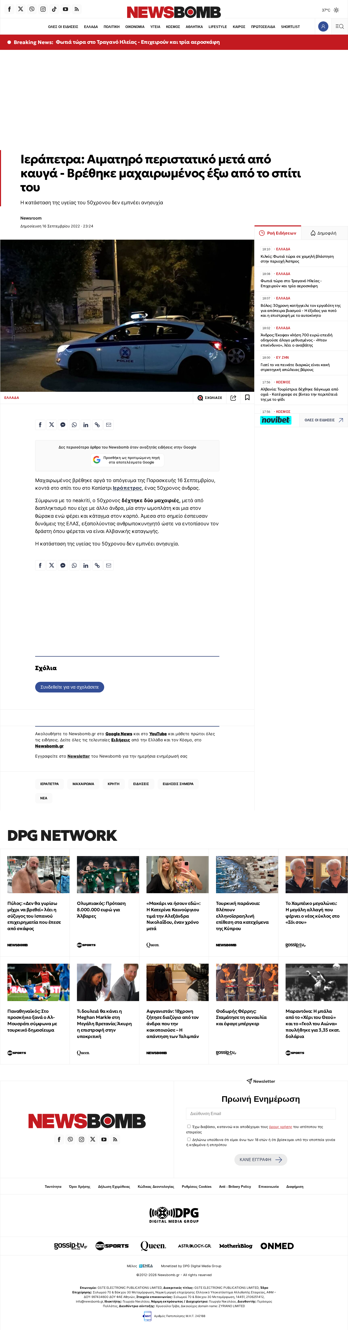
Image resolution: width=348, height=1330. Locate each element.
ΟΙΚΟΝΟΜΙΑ (134, 27)
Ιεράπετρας (127, 488)
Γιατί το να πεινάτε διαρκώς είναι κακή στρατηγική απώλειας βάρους (295, 367)
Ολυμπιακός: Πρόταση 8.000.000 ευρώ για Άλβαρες (101, 909)
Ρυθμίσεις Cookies (196, 1187)
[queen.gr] (153, 1246)
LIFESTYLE (218, 27)
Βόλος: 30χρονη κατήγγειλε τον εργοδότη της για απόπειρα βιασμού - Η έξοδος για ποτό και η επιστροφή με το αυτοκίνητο (301, 310)
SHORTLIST (290, 27)
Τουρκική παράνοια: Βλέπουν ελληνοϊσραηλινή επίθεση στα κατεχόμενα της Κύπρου (242, 915)
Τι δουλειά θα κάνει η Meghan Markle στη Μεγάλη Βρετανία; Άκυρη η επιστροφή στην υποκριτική (104, 1023)
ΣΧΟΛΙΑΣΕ (213, 398)
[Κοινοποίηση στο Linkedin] (86, 425)
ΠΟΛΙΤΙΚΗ (111, 27)
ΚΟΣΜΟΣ (173, 27)
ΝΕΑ (43, 798)
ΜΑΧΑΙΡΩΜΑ (83, 784)
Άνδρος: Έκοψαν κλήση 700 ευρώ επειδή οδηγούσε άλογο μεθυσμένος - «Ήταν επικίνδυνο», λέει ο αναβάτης (296, 340)
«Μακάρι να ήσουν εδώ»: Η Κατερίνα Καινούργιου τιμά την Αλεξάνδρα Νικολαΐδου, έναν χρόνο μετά (173, 915)
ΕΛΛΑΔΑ (91, 27)
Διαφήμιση (294, 1187)
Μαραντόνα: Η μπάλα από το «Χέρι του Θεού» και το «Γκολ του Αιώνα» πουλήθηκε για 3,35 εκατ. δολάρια (313, 1023)
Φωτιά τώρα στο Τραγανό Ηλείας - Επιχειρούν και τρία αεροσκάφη (138, 42)
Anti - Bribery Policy (235, 1187)
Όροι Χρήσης (79, 1187)
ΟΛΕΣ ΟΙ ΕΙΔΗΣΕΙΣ (63, 27)
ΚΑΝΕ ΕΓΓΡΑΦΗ (255, 1160)
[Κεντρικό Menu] (339, 26)
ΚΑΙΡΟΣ (239, 27)
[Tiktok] (54, 9)
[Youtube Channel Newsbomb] (65, 9)
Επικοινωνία (269, 1187)
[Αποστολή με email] (108, 425)
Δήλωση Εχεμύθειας (114, 1187)
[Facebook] (9, 9)
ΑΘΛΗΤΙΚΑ (194, 27)
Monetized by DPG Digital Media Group (191, 1266)
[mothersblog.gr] (235, 1246)
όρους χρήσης (280, 1127)
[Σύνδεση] (323, 26)
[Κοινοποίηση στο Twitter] (51, 425)
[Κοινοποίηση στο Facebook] (40, 425)
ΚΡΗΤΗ (113, 784)
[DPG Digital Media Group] (174, 1215)
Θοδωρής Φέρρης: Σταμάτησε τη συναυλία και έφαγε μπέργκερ (241, 1017)
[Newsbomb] (87, 1122)
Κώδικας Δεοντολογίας (156, 1187)
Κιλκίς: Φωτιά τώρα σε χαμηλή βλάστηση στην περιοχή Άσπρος (297, 259)
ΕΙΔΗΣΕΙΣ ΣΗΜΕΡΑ (178, 784)
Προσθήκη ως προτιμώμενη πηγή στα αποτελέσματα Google (131, 460)
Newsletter (79, 756)
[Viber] (32, 9)
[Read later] (247, 398)
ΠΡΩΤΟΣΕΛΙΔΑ (263, 27)
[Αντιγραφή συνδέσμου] (233, 398)
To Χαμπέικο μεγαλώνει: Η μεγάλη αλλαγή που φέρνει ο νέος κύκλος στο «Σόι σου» (312, 912)
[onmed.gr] (277, 1246)
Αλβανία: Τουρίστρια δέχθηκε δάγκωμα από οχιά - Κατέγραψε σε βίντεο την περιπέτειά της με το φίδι (299, 394)
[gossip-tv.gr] (70, 1246)
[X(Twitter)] (21, 9)
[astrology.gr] (194, 1246)
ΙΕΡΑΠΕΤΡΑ (49, 784)
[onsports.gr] (112, 1246)
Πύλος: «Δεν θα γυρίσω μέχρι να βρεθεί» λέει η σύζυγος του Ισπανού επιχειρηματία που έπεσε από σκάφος (34, 915)
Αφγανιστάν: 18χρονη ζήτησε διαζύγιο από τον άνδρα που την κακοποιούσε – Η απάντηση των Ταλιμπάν (172, 1023)
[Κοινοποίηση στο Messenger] (63, 425)
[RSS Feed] (77, 9)
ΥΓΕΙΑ (155, 27)
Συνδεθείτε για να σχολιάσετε (70, 687)
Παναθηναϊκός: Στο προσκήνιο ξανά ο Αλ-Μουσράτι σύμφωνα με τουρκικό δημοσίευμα (32, 1020)
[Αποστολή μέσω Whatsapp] (74, 425)
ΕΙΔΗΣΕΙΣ (141, 784)
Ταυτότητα (53, 1187)
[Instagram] (43, 9)
